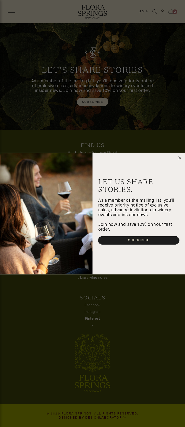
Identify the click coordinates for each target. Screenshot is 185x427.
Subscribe (139, 240)
